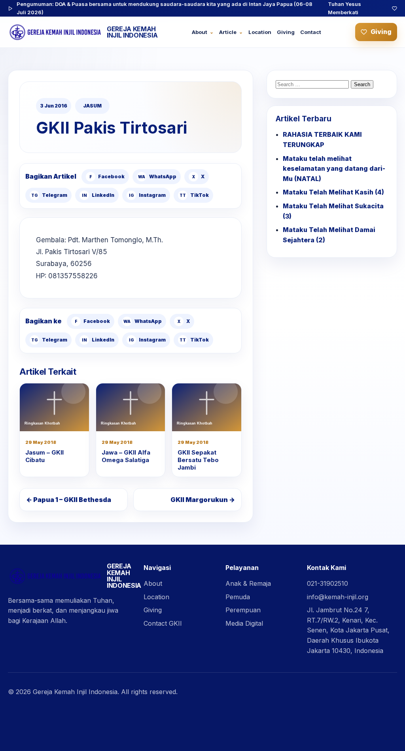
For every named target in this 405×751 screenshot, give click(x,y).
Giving (286, 32)
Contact (310, 32)
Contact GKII (163, 623)
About (199, 32)
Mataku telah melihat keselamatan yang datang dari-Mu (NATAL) (334, 169)
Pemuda (237, 597)
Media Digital (244, 623)
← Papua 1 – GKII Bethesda (68, 500)
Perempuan (243, 610)
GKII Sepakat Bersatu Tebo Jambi (198, 460)
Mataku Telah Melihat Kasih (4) (333, 192)
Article (228, 32)
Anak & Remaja (248, 583)
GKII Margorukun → (202, 500)
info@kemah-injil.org (337, 597)
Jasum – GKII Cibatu (44, 456)
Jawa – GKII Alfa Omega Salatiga (126, 456)
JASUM (92, 106)
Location (259, 32)
